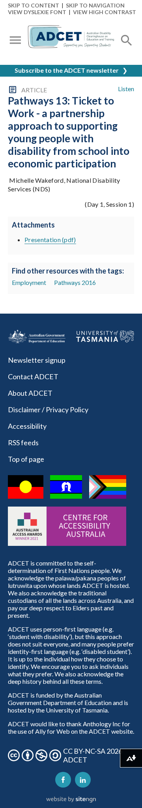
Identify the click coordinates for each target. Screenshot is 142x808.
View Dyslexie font (37, 12)
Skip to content (33, 5)
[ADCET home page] (71, 41)
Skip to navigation (95, 5)
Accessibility (27, 426)
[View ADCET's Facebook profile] (63, 780)
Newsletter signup (36, 360)
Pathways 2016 (75, 282)
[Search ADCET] (126, 49)
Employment (29, 282)
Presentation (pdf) (50, 239)
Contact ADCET (33, 376)
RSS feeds (23, 442)
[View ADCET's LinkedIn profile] (83, 780)
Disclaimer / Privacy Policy (48, 409)
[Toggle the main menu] (15, 40)
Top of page (26, 459)
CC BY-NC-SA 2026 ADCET (92, 755)
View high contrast (104, 12)
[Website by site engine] (71, 799)
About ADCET (30, 393)
